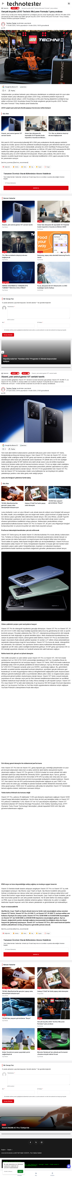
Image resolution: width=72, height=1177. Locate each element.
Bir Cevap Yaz (8, 299)
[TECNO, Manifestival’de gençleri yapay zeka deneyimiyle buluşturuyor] (12, 497)
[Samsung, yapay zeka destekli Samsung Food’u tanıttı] (53, 245)
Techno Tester (11, 23)
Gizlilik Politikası (8, 1171)
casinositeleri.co (49, 473)
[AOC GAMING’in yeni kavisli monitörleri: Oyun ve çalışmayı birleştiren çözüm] (36, 352)
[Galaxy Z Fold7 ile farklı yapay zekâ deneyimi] (36, 497)
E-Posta (40, 322)
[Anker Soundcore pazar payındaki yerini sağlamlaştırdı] (18, 1042)
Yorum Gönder (8, 335)
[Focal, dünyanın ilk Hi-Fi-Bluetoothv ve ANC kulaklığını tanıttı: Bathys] (53, 276)
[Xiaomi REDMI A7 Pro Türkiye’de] (36, 1119)
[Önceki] (2, 352)
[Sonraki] (69, 352)
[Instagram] (42, 1142)
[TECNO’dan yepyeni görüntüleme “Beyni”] (59, 497)
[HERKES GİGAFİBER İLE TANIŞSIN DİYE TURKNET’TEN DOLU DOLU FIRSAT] (18, 276)
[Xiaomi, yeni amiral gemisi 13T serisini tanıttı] (12, 127)
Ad (3, 322)
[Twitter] (36, 1142)
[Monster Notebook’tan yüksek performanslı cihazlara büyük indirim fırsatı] (53, 1042)
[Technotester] (24, 3)
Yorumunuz (11, 306)
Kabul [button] (20, 1171)
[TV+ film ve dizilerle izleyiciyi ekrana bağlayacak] (59, 127)
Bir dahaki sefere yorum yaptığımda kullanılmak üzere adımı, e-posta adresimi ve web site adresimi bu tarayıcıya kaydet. (35, 330)
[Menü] (3, 3)
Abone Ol (36, 188)
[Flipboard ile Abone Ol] (23, 86)
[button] (69, 3)
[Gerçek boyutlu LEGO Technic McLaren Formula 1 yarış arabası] (53, 1012)
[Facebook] (30, 1142)
